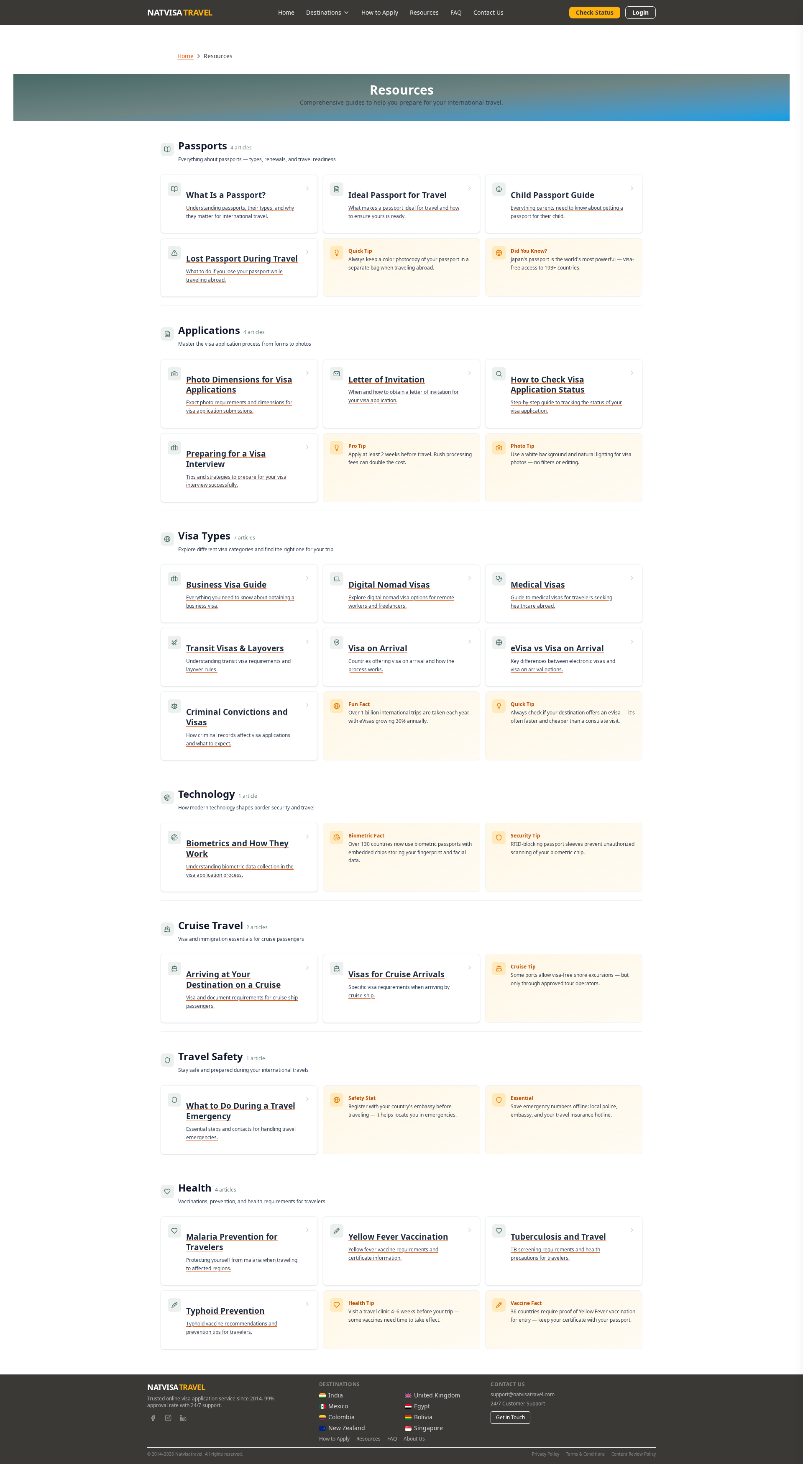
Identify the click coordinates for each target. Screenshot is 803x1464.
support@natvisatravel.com (523, 1394)
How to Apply (379, 12)
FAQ (456, 12)
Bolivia (423, 1417)
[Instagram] (168, 1418)
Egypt (422, 1406)
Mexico (338, 1406)
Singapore (428, 1428)
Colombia (341, 1417)
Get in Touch (510, 1417)
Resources (424, 12)
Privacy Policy (545, 1454)
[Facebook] (153, 1418)
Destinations (323, 12)
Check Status (595, 12)
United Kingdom (437, 1395)
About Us (414, 1439)
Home (286, 12)
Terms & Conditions (585, 1454)
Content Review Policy (633, 1454)
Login (640, 12)
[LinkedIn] (183, 1418)
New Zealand (346, 1428)
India (335, 1395)
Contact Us (488, 12)
